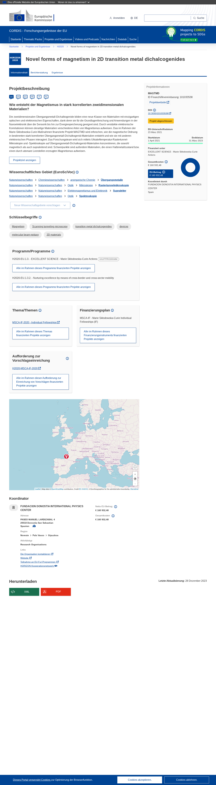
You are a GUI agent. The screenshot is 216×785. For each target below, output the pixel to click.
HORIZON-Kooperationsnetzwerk (50, 565)
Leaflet (37, 489)
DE (11, 97)
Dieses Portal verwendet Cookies (32, 780)
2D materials (54, 234)
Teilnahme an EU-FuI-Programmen (51, 561)
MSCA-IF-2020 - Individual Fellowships (34, 322)
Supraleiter (119, 190)
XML (26, 591)
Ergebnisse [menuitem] (57, 72)
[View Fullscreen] (135, 467)
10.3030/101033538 (158, 113)
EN (18, 97)
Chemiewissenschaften (51, 180)
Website (37, 558)
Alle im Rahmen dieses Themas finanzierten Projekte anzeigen (34, 333)
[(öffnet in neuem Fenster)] (34, 15)
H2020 (60, 46)
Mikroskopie (86, 185)
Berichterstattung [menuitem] (39, 72)
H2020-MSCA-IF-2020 (26, 368)
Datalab (122, 39)
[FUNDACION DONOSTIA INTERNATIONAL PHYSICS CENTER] (66, 456)
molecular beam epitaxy (25, 234)
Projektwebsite (160, 102)
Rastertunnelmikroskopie (114, 185)
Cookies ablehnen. (186, 780)
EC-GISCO (83, 489)
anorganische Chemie (82, 180)
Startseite (16, 39)
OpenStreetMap (57, 489)
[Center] (135, 478)
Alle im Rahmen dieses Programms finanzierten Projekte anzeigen (53, 268)
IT (39, 97)
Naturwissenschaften (21, 180)
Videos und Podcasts (87, 39)
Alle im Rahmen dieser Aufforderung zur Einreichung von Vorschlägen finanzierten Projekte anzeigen (39, 382)
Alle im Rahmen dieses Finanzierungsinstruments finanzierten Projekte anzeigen (105, 335)
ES (25, 97)
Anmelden (119, 18)
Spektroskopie (88, 196)
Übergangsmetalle (112, 180)
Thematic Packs (33, 39)
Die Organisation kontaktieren (48, 554)
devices (124, 226)
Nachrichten (108, 39)
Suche (133, 39)
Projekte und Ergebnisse (58, 39)
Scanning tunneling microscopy (50, 226)
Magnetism (18, 226)
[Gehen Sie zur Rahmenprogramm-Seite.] (15, 59)
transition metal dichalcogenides (93, 226)
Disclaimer (134, 489)
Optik (71, 185)
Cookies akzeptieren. (140, 780)
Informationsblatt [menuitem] (19, 72)
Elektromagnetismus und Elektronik (87, 190)
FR (32, 97)
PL (46, 97)
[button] (134, 18)
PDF (58, 591)
